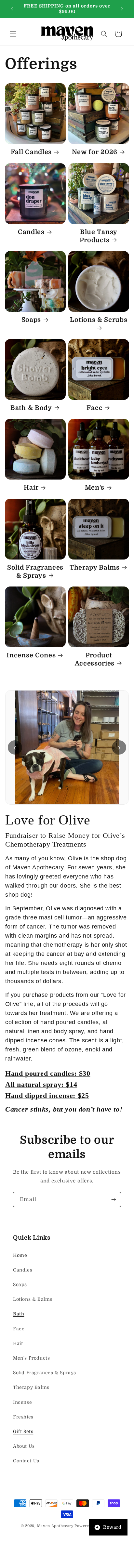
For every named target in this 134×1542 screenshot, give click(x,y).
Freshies (23, 1416)
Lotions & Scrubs (98, 319)
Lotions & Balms (32, 1299)
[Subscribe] (113, 1199)
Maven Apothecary (55, 1526)
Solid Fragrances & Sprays (35, 571)
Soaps (31, 319)
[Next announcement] (122, 9)
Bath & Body (31, 408)
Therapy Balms (95, 567)
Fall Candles (31, 152)
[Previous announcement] (12, 9)
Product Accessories (95, 659)
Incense (22, 1402)
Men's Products (31, 1358)
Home (20, 1255)
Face (94, 408)
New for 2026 (94, 152)
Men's (94, 487)
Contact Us (26, 1460)
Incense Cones (31, 655)
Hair (31, 487)
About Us (24, 1446)
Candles (31, 232)
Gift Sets (23, 1431)
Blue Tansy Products (98, 236)
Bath (18, 1313)
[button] (13, 34)
